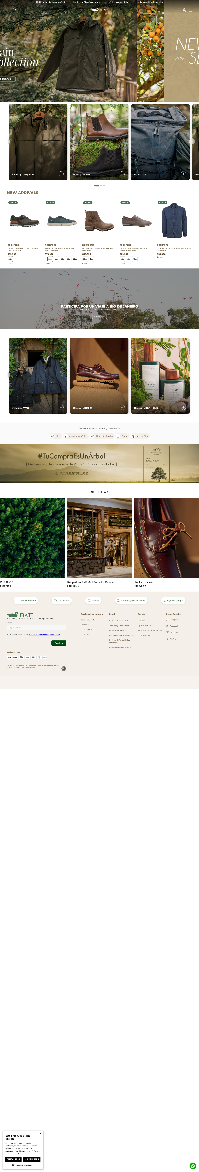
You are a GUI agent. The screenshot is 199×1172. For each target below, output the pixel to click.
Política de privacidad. (27, 1154)
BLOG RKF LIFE (144, 635)
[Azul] (50, 259)
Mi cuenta (142, 621)
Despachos (64, 600)
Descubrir (6, 586)
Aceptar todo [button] (13, 1159)
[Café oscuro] (91, 259)
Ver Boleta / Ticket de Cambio (150, 630)
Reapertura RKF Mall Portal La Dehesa (90, 582)
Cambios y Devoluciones (133, 600)
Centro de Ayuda (88, 620)
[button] (23, 1165)
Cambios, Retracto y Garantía (121, 635)
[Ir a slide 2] (101, 185)
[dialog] (23, 1150)
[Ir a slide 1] (96, 185)
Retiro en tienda (28, 600)
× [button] (40, 1134)
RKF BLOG (7, 582)
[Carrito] (190, 10)
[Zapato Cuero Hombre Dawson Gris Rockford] (25, 220)
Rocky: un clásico (144, 582)
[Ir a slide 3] (104, 185)
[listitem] (56, 436)
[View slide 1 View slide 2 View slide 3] (99, 51)
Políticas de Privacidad (118, 621)
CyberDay (85, 634)
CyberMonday (86, 629)
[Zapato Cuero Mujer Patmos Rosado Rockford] (137, 220)
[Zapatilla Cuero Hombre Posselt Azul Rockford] (62, 220)
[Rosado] (122, 259)
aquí (55, 666)
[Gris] (10, 259)
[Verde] (62, 259)
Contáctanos (86, 625)
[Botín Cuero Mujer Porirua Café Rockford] (99, 220)
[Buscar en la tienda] (14, 10)
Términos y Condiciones (119, 626)
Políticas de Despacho (118, 630)
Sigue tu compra (175, 600)
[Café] (56, 259)
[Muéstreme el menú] (8, 10)
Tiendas (95, 600)
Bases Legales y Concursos (120, 647)
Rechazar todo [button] (32, 1159)
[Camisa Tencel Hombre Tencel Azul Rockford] (174, 220)
